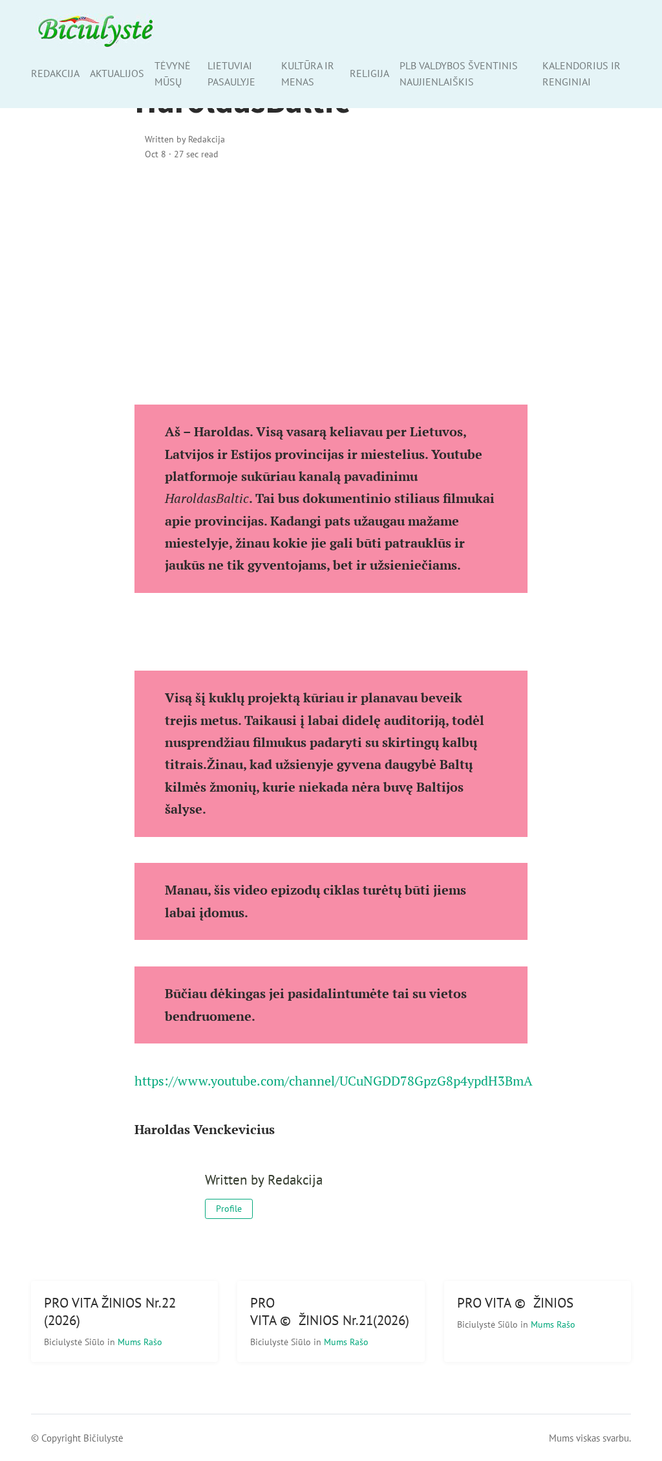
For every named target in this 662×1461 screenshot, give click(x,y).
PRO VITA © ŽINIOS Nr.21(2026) (329, 1311)
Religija (369, 73)
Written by (185, 139)
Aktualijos (117, 73)
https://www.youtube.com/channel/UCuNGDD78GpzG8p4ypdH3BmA (333, 1080)
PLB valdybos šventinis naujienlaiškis (459, 73)
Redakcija (55, 73)
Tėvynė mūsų (173, 73)
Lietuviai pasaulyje (231, 73)
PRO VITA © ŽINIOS (515, 1302)
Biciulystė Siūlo (75, 1341)
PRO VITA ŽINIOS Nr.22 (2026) (110, 1311)
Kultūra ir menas (307, 73)
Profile (229, 1208)
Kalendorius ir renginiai (581, 73)
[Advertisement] (331, 283)
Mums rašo (140, 1341)
